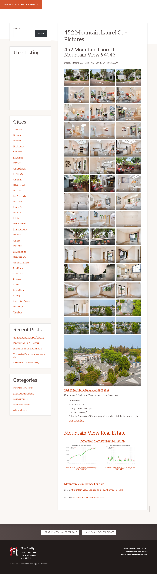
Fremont (17, 179)
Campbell (17, 152)
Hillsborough (19, 185)
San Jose (17, 279)
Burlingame (18, 146)
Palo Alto (17, 246)
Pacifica (16, 240)
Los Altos (17, 190)
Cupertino (18, 157)
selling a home (20, 410)
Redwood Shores (21, 262)
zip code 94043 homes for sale (88, 497)
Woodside (17, 312)
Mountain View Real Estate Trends (102, 440)
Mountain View (20, 229)
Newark (17, 235)
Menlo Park (18, 207)
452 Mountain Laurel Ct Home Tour (86, 389)
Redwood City (19, 257)
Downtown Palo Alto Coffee (26, 343)
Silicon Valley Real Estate (136, 551)
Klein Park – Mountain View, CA (27, 363)
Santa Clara (18, 290)
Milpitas (16, 218)
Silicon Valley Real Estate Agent (134, 554)
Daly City (17, 163)
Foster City (18, 174)
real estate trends (21, 404)
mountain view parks (23, 388)
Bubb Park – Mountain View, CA (27, 348)
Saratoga (17, 296)
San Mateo (18, 284)
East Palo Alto (19, 168)
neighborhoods (20, 399)
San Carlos (18, 273)
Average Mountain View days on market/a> (120, 468)
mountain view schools (23, 393)
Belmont (17, 135)
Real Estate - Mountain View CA (20, 4)
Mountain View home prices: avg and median (81, 468)
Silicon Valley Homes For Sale (135, 549)
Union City (18, 307)
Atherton (17, 130)
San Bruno (18, 268)
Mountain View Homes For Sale (84, 484)
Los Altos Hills (19, 196)
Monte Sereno (20, 224)
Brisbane (17, 141)
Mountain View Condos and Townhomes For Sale (97, 490)
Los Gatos (17, 201)
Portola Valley (19, 251)
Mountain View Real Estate (95, 433)
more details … (76, 420)
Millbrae (17, 213)
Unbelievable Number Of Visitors (28, 337)
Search (16, 28)
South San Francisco (22, 301)
